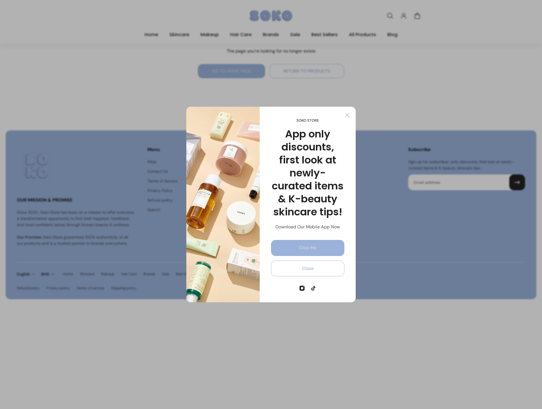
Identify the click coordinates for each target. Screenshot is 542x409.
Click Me (307, 248)
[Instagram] (302, 288)
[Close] (347, 115)
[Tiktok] (313, 288)
